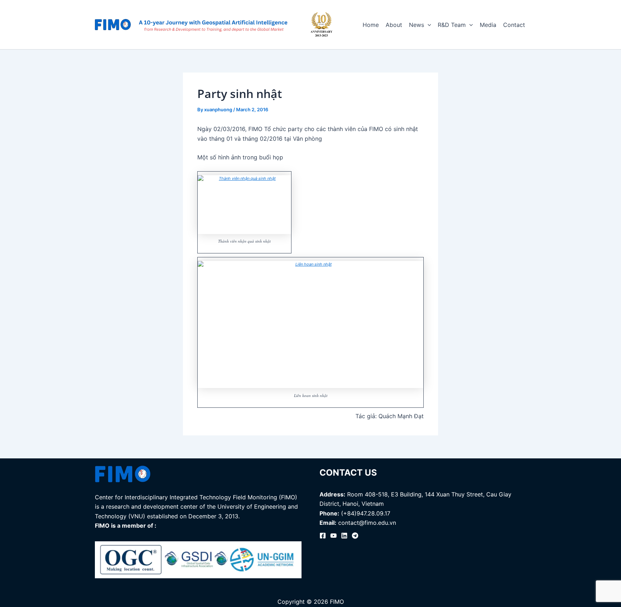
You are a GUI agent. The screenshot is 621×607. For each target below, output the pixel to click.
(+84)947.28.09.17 (365, 513)
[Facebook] (322, 535)
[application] (427, 25)
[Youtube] (333, 535)
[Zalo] (355, 535)
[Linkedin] (344, 535)
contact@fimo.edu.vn (367, 522)
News (416, 24)
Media (488, 24)
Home (371, 24)
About (394, 24)
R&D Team (452, 24)
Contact (514, 24)
